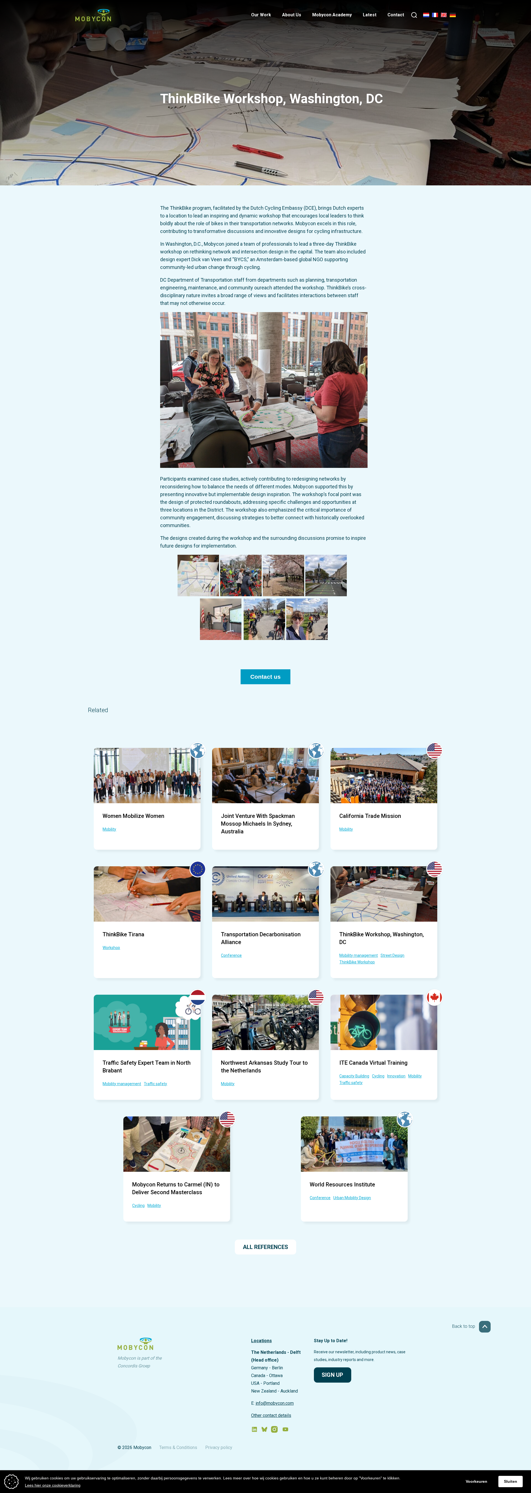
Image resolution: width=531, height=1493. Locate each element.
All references (265, 1247)
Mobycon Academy (332, 14)
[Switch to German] (453, 15)
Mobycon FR (435, 15)
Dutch (426, 15)
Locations (261, 1340)
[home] (93, 19)
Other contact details (271, 1415)
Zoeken (414, 16)
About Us (291, 14)
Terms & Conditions (178, 1447)
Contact (395, 14)
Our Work (261, 14)
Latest (369, 14)
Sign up (332, 1375)
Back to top (464, 1326)
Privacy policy (218, 1447)
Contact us (265, 676)
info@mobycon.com (275, 1403)
